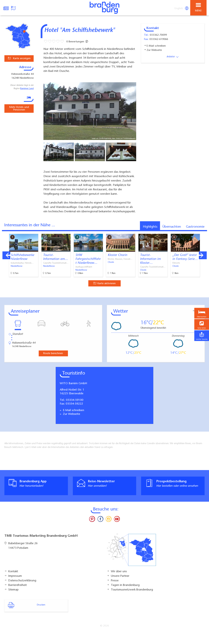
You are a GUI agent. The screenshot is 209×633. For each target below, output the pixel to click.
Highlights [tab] (150, 226)
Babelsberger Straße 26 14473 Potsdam (23, 546)
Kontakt (13, 571)
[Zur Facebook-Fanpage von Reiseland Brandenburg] (100, 520)
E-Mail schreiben (73, 410)
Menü (198, 11)
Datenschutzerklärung (22, 580)
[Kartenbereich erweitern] (204, 232)
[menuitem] (179, 8)
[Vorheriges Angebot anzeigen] (6, 255)
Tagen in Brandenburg (125, 585)
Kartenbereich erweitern (188, 231)
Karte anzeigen (21, 58)
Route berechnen (53, 353)
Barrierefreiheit (17, 585)
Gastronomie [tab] (195, 226)
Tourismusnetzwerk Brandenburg (132, 589)
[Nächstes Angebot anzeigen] (203, 255)
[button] (201, 324)
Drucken (41, 605)
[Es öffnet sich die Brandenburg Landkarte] (13, 8)
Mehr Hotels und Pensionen (19, 108)
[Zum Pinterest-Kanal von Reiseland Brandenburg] (92, 520)
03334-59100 (74, 400)
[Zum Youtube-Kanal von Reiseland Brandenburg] (117, 520)
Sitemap (13, 589)
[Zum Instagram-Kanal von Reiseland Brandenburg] (108, 520)
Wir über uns (119, 571)
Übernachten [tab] (171, 226)
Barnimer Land (27, 89)
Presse (115, 580)
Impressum (15, 576)
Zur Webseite (71, 414)
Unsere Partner (120, 576)
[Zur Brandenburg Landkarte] (131, 551)
